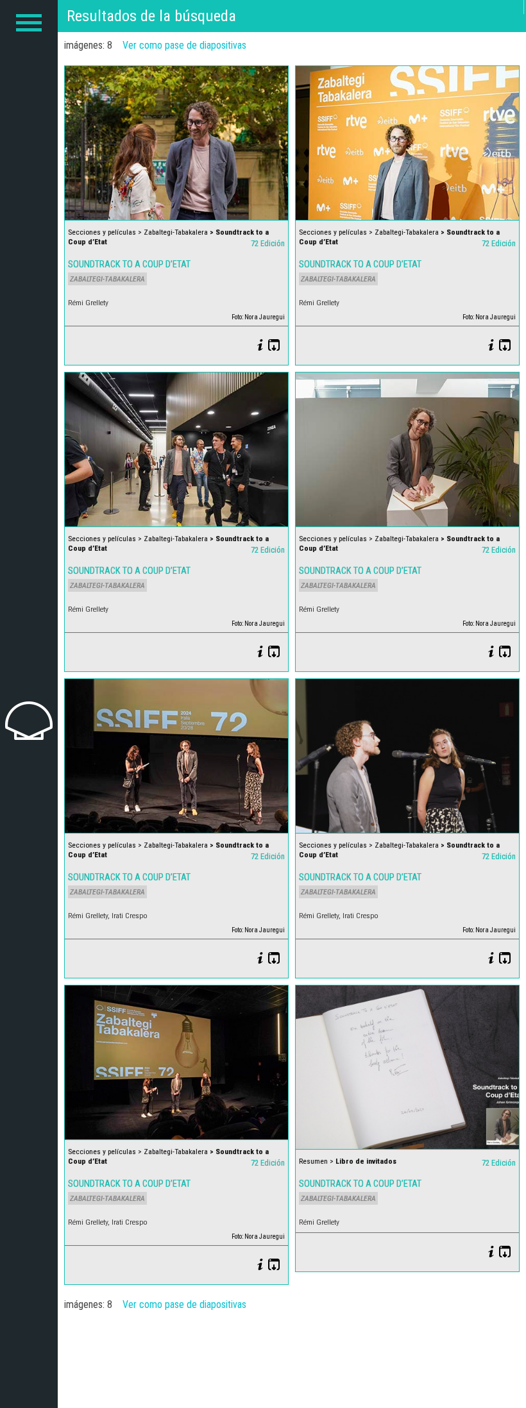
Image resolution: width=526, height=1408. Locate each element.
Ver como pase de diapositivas (184, 45)
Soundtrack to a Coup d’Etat (129, 264)
